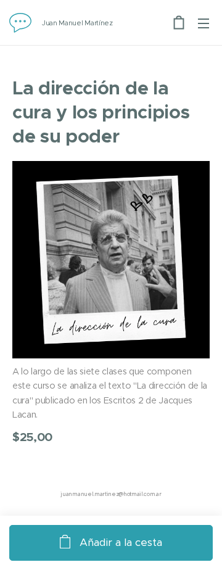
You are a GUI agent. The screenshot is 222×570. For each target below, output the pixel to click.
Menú (203, 22)
